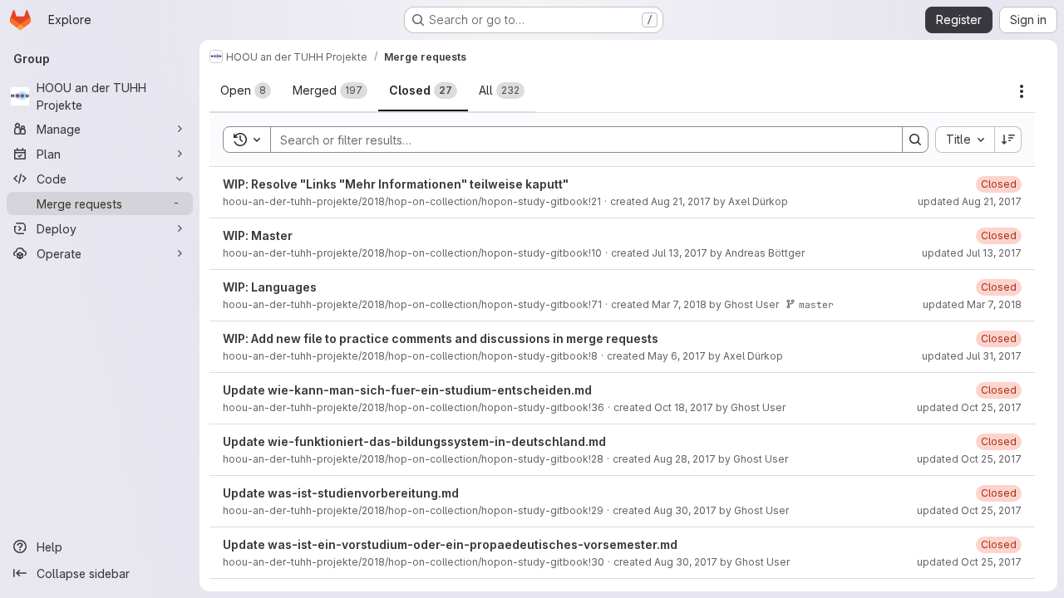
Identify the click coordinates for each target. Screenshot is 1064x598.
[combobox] (964, 139)
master (816, 304)
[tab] (245, 90)
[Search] (915, 139)
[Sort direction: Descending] (1008, 139)
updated (970, 201)
